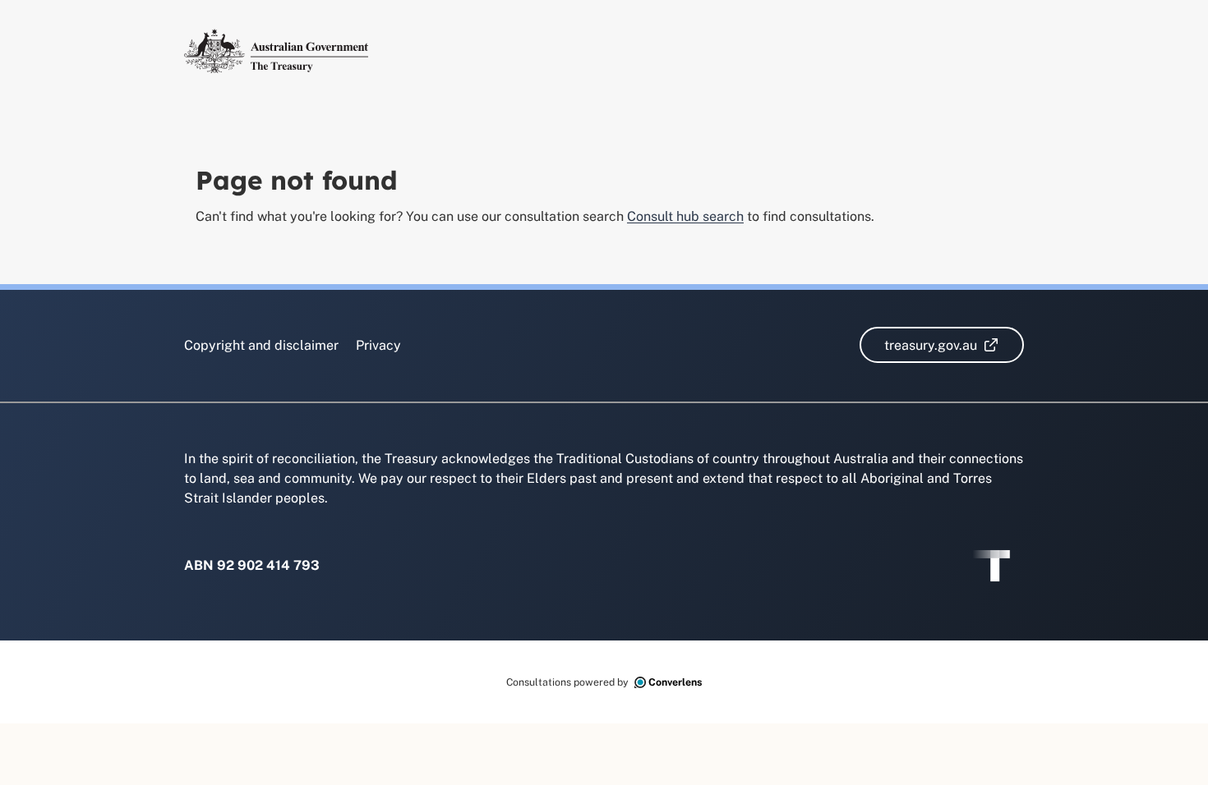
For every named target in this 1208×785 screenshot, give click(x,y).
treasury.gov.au (954, 345)
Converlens (675, 682)
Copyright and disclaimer (261, 345)
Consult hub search (685, 216)
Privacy (378, 345)
